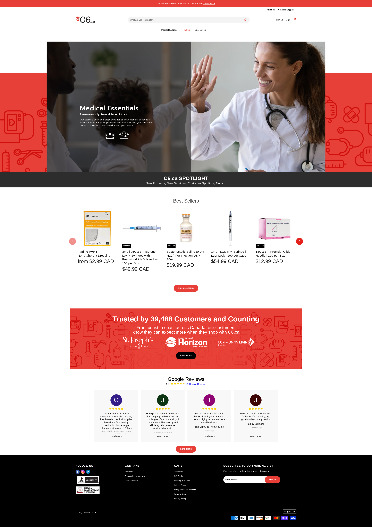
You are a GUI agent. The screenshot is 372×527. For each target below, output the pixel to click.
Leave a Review (131, 480)
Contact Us (179, 472)
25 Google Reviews (196, 384)
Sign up (272, 479)
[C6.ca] (85, 20)
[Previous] (72, 241)
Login (288, 20)
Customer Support (286, 10)
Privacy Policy (180, 498)
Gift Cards (178, 476)
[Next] (299, 241)
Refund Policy (180, 485)
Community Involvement (135, 476)
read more (186, 355)
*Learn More (209, 3)
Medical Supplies (169, 30)
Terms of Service (181, 494)
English (288, 511)
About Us (271, 10)
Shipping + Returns (182, 480)
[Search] (245, 20)
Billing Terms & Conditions (185, 489)
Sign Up (279, 20)
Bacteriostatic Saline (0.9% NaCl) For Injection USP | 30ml (185, 255)
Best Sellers (200, 30)
